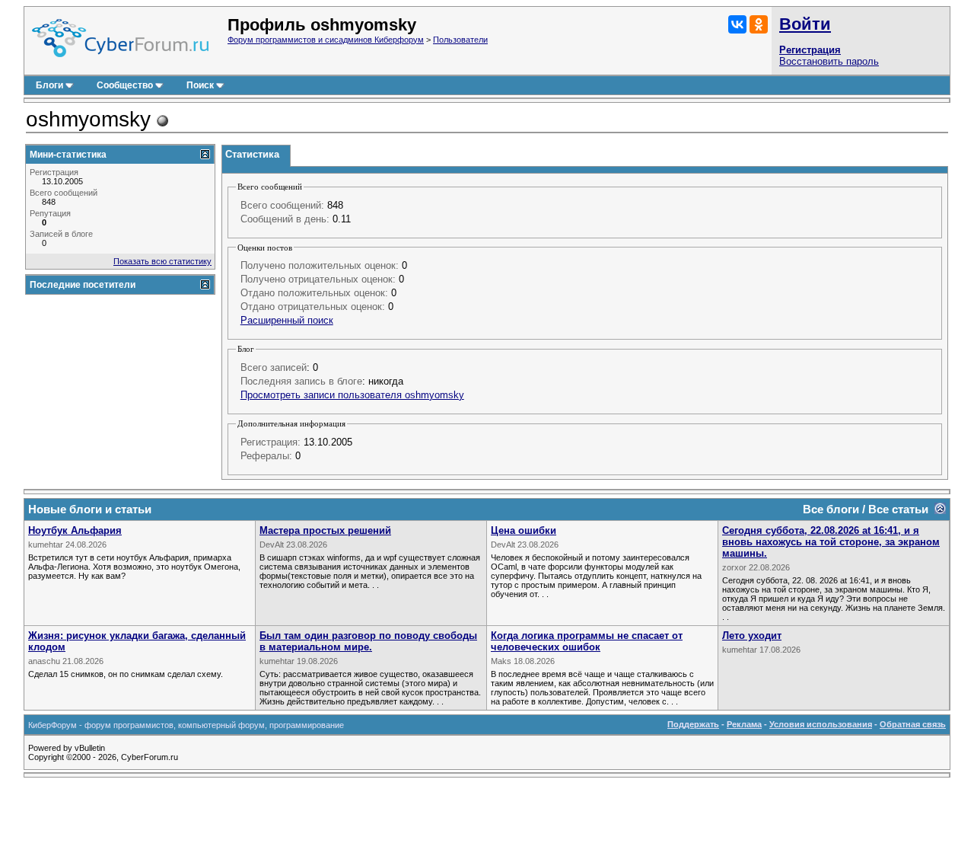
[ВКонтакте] (737, 24)
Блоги (49, 85)
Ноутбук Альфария (75, 530)
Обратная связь (913, 724)
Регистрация (810, 50)
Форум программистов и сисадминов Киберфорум (326, 39)
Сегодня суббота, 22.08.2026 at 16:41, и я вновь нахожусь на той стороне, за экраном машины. (831, 542)
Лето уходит (751, 635)
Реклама (744, 724)
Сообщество (125, 85)
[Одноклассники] (759, 24)
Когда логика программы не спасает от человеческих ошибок (587, 641)
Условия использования (820, 724)
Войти (805, 24)
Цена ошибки (523, 530)
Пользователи (460, 39)
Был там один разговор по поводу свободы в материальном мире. (368, 641)
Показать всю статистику (162, 261)
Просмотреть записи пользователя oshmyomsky (352, 395)
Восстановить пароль (829, 61)
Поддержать (693, 724)
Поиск (200, 85)
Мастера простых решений (325, 530)
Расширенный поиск (286, 320)
